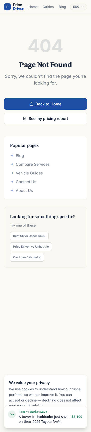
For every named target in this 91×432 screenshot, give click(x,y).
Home (33, 7)
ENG (76, 6)
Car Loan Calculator (27, 257)
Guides (48, 7)
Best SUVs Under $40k (29, 236)
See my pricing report (48, 118)
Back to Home (48, 104)
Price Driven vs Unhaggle (31, 246)
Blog (62, 7)
